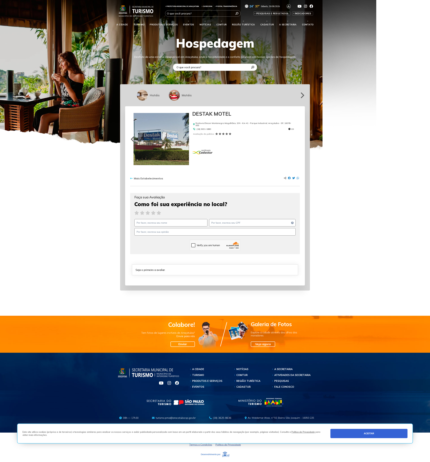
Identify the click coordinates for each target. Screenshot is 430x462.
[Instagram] (168, 383)
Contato (308, 24)
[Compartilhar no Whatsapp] (298, 178)
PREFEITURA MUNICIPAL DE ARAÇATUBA (182, 6)
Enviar (182, 344)
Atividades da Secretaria (292, 375)
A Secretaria (283, 369)
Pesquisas (281, 380)
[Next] (302, 95)
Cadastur (267, 24)
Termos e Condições (200, 444)
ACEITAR (369, 433)
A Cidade (122, 24)
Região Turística (243, 24)
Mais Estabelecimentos (148, 178)
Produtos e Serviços (164, 24)
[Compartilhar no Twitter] (293, 178)
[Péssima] (136, 213)
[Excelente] (159, 213)
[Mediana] (147, 213)
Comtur (221, 24)
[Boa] (153, 213)
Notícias (205, 24)
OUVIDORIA (207, 6)
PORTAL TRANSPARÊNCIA (226, 6)
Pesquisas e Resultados (272, 13)
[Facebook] (175, 383)
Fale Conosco (284, 386)
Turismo (198, 375)
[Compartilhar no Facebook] (289, 178)
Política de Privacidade (303, 432)
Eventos (198, 386)
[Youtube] (160, 383)
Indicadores (303, 13)
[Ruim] (142, 213)
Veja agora (263, 344)
